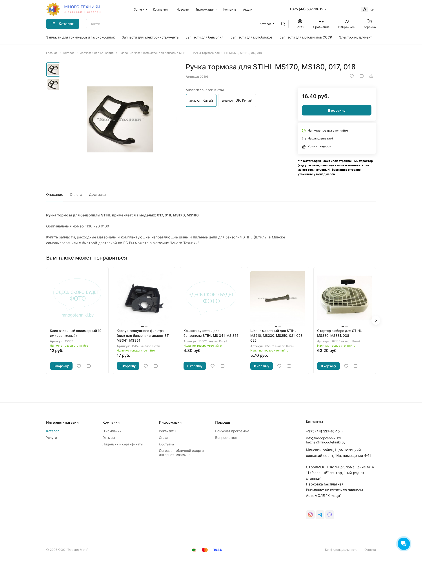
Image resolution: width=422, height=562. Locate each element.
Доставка (97, 194)
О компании (112, 431)
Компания (111, 422)
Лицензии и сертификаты (122, 444)
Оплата (76, 194)
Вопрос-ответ (226, 438)
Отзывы (108, 438)
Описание (54, 194)
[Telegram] (320, 514)
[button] (375, 320)
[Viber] (329, 514)
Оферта (370, 549)
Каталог (52, 431)
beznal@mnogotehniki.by (325, 442)
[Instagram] (310, 514)
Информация (170, 422)
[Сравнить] (362, 76)
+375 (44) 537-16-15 (306, 9)
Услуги (51, 438)
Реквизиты (167, 431)
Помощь (222, 422)
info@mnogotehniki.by (323, 438)
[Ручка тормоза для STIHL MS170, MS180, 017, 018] (120, 119)
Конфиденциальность (341, 549)
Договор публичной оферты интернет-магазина (181, 453)
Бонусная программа (232, 431)
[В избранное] (351, 76)
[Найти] (283, 24)
